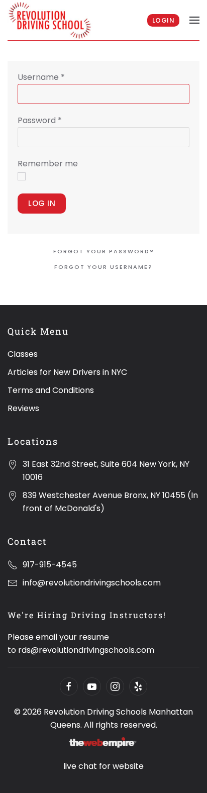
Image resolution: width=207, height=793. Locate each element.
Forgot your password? (103, 251)
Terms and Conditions (51, 390)
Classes (23, 354)
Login (163, 20)
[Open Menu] (194, 20)
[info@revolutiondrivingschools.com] (13, 582)
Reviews (23, 408)
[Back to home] (50, 20)
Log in (41, 203)
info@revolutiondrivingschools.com (92, 582)
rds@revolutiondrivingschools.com (86, 650)
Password (40, 120)
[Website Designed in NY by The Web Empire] (103, 743)
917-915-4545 (50, 564)
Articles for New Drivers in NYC (67, 372)
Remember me (48, 163)
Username (41, 77)
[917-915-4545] (13, 564)
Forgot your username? (103, 267)
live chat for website (103, 766)
